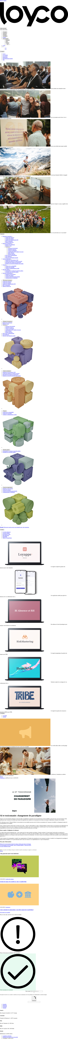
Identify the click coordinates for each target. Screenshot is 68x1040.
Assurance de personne (13, 248)
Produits (4, 34)
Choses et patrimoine (12, 250)
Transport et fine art (12, 249)
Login (4, 45)
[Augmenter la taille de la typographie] (9, 44)
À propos (5, 32)
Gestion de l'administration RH (11, 239)
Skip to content (3, 0)
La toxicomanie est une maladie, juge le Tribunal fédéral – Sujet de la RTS (15, 845)
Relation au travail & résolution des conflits (14, 263)
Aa (7, 44)
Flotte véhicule (11, 253)
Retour (1, 776)
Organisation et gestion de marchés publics (14, 270)
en (5, 48)
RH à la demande (9, 241)
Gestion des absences (9, 237)
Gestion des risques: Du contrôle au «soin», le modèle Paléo (13, 881)
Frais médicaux (8, 256)
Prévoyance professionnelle (11, 255)
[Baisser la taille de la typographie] (5, 44)
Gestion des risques (9, 275)
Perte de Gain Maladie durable (11, 257)
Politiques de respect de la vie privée (10, 1037)
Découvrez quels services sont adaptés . (14, 527)
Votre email (27, 991)
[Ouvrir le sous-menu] (12, 273)
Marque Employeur (9, 242)
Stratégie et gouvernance (10, 274)
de (5, 49)
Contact (4, 37)
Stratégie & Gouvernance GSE (11, 260)
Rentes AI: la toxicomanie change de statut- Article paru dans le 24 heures (15, 844)
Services (5, 33)
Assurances (2, 777)
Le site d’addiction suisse (5, 846)
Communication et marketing (11, 277)
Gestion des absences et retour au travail (13, 261)
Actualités (5, 36)
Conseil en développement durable (12, 276)
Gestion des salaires (9, 238)
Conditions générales (7, 1036)
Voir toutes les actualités (5, 912)
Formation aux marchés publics (11, 272)
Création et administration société (12, 268)
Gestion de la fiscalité (9, 267)
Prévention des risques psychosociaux (13, 262)
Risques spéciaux (11, 254)
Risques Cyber (8, 245)
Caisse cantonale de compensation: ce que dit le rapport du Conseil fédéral (16, 909)
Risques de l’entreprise (10, 244)
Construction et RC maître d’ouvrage (15, 251)
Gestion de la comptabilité (10, 266)
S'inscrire (34, 1000)
